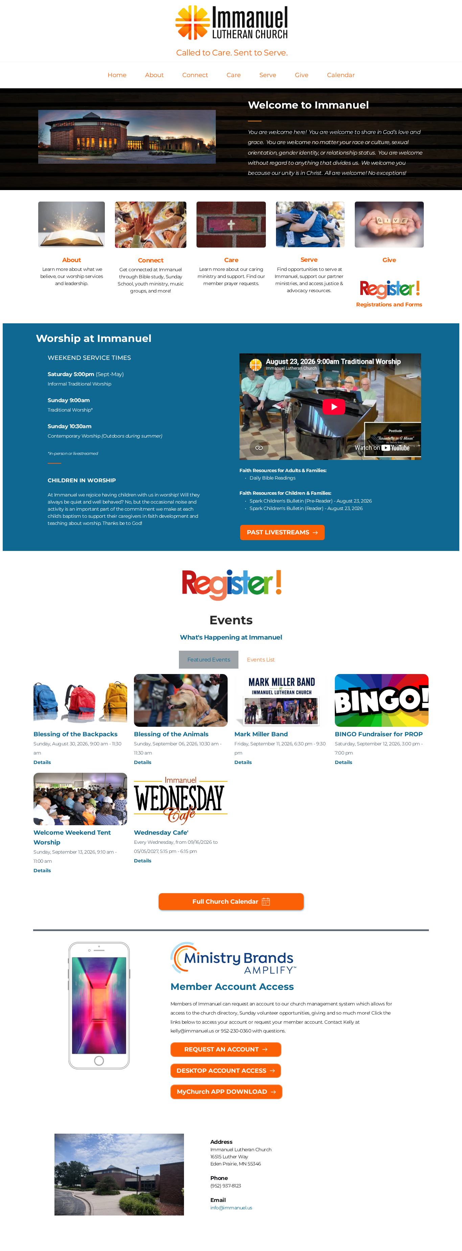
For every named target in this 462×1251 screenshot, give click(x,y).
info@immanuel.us (231, 1208)
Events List (261, 659)
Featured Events (208, 659)
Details (42, 762)
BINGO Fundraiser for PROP (379, 734)
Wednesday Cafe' (161, 832)
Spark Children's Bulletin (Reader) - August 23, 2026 (307, 508)
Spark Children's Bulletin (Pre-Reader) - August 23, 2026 (311, 501)
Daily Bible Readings (272, 478)
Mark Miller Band (261, 734)
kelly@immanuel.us (192, 1031)
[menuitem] (117, 75)
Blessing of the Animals (171, 734)
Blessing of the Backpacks (75, 734)
